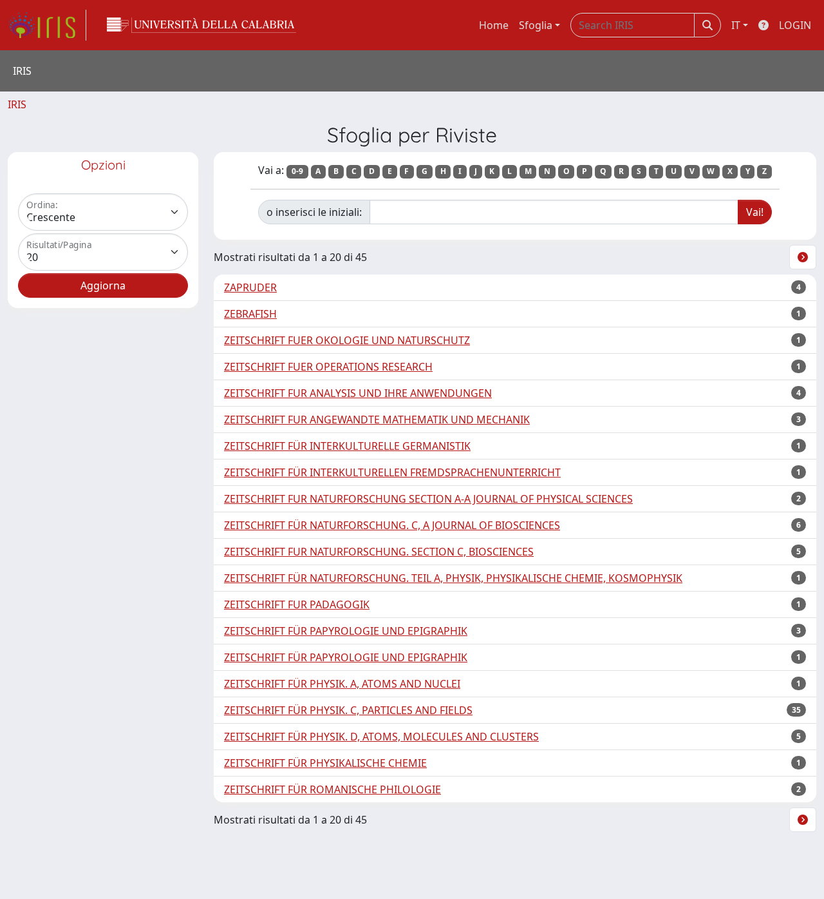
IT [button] (735, 25)
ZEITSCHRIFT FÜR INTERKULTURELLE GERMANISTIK (347, 446)
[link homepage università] (201, 25)
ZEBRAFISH (250, 314)
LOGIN (795, 25)
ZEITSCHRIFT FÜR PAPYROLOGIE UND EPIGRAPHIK (345, 631)
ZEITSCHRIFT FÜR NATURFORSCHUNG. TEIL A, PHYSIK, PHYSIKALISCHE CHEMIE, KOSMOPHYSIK (453, 578)
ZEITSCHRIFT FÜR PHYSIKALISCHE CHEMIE (325, 763)
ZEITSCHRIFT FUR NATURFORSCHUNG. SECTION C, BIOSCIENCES (379, 552)
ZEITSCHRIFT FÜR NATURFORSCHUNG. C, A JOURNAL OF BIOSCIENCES (392, 525)
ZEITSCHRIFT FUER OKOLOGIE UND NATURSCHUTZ (347, 340)
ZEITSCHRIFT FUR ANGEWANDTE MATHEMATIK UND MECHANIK (377, 419)
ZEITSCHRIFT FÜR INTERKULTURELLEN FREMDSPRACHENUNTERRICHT (392, 472)
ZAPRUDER (250, 287)
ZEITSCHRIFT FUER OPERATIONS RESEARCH (328, 367)
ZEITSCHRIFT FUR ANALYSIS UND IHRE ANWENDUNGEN (358, 393)
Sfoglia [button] (535, 25)
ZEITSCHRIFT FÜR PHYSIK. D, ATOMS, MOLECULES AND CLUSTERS (381, 737)
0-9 (297, 171)
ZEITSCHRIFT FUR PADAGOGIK (297, 604)
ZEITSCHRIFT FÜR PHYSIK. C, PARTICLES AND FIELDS (348, 710)
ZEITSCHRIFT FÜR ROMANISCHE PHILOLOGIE (332, 789)
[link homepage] (47, 25)
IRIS (17, 104)
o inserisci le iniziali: (314, 212)
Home (494, 25)
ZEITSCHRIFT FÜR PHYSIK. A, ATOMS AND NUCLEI (342, 684)
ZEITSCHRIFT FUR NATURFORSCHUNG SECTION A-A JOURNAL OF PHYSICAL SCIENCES (428, 499)
